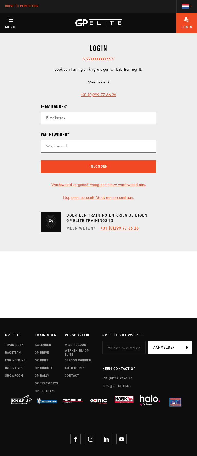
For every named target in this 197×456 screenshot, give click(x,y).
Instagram (91, 439)
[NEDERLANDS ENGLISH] (186, 6)
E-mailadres (53, 106)
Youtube (121, 439)
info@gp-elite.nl (116, 386)
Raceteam (13, 353)
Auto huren (75, 368)
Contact (72, 376)
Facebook (75, 439)
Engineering (15, 360)
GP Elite (13, 335)
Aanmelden (164, 347)
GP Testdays (45, 391)
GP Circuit (43, 368)
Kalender (43, 345)
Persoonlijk (77, 335)
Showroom (14, 376)
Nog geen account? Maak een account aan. (98, 197)
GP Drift (42, 360)
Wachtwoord (54, 134)
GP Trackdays (46, 383)
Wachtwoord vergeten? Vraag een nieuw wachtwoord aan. (98, 184)
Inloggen (99, 166)
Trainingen (14, 345)
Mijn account (76, 345)
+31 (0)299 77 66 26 (98, 94)
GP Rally (42, 376)
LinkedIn (106, 439)
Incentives (14, 368)
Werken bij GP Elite (77, 352)
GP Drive (42, 353)
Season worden (78, 360)
